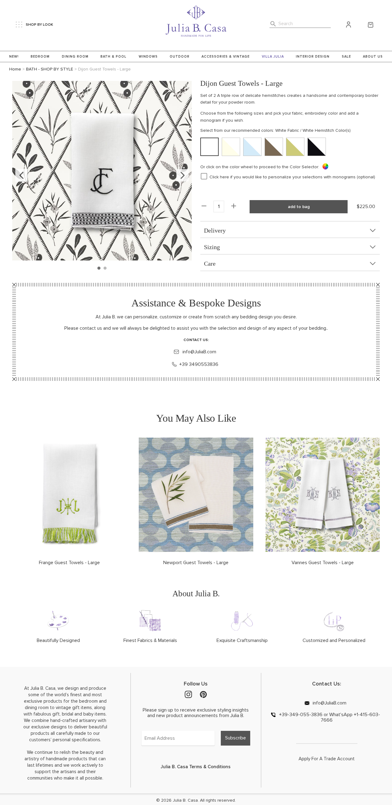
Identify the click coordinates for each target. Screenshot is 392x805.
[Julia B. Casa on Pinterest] (203, 694)
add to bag (299, 206)
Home (15, 69)
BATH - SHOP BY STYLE (49, 69)
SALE (346, 57)
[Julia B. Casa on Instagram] (188, 694)
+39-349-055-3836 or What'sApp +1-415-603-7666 (329, 717)
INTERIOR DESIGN (313, 57)
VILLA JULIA (273, 57)
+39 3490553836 (198, 364)
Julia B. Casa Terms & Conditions (196, 766)
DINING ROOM (75, 57)
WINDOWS (148, 57)
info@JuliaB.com (198, 352)
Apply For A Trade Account (327, 758)
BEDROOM (40, 57)
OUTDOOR (180, 57)
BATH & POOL (113, 57)
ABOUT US (373, 57)
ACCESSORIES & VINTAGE (226, 57)
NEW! (14, 57)
